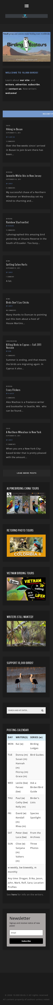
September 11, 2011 (13, 133)
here (14, 894)
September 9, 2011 (13, 268)
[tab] (26, 113)
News (8, 261)
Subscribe (26, 941)
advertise (21, 84)
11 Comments (11, 444)
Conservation (11, 341)
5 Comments (10, 230)
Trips (8, 126)
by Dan (8, 351)
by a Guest (10, 393)
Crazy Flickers (13, 390)
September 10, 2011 (13, 179)
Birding (9, 172)
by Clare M (10, 137)
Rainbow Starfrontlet (17, 222)
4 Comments (10, 355)
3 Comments (10, 141)
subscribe (34, 84)
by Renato (10, 226)
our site (24, 80)
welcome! (11, 93)
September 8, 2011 (13, 436)
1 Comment (10, 277)
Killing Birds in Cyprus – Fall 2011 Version (23, 346)
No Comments (11, 310)
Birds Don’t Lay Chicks (17, 303)
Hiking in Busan (14, 129)
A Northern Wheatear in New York (23, 432)
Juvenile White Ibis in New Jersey (23, 176)
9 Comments (10, 188)
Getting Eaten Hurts (16, 265)
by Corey (9, 184)
